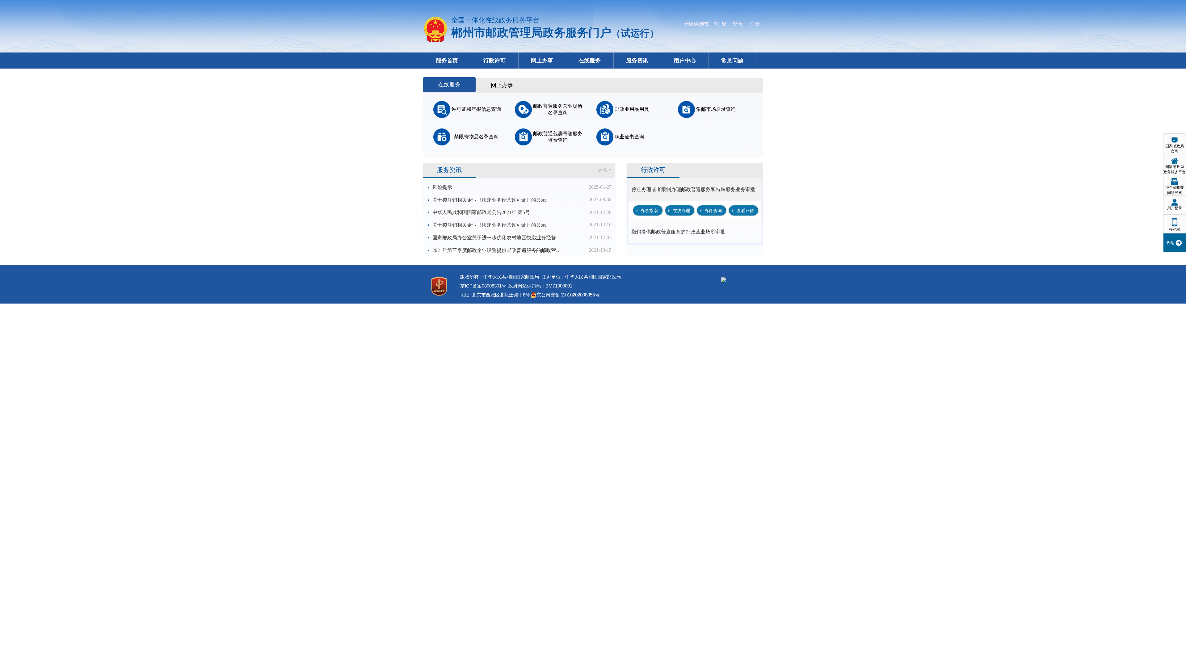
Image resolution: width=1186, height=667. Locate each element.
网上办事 (542, 60)
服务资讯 (637, 60)
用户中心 (685, 60)
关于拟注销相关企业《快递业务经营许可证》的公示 (489, 200)
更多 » (605, 170)
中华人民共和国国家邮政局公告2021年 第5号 (481, 212)
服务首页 (447, 60)
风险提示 (442, 187)
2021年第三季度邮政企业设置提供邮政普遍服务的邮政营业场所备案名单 (497, 250)
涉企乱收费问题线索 (1174, 190)
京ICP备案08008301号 (483, 285)
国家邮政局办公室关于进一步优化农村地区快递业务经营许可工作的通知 (497, 237)
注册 (755, 24)
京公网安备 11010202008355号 (567, 294)
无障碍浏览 (696, 24)
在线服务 (589, 60)
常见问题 (732, 60)
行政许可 (494, 60)
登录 (737, 24)
